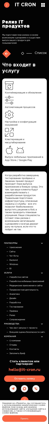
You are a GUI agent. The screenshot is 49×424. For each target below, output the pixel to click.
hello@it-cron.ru (24, 370)
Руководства (11, 324)
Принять (24, 418)
